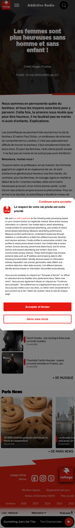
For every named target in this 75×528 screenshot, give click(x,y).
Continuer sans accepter (55, 202)
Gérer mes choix (37, 319)
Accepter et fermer (37, 307)
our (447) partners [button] (21, 218)
